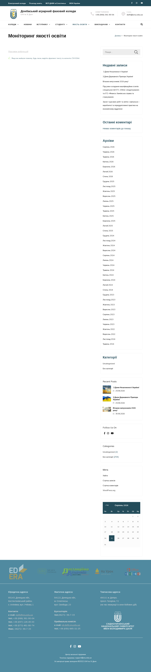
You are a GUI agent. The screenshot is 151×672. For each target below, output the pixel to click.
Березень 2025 (109, 221)
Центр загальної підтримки (75, 654)
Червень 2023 (108, 324)
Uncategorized (109, 363)
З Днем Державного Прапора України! (118, 76)
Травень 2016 (108, 344)
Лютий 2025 (108, 226)
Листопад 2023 (109, 300)
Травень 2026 (108, 157)
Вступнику (42, 24)
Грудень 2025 (108, 181)
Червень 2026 (108, 152)
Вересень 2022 (109, 334)
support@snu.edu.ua (83, 658)
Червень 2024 (108, 265)
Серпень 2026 (108, 147)
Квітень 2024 (108, 275)
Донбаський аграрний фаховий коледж (48, 11)
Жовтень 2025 (109, 191)
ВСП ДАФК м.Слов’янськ (56, 3)
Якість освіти (80, 24)
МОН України (74, 3)
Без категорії (108, 368)
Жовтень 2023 (109, 305)
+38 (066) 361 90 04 (104, 14)
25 (112, 538)
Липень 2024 (108, 260)
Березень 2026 (109, 167)
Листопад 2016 (109, 339)
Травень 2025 (108, 211)
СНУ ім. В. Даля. (90, 661)
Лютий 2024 (108, 285)
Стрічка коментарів (110, 485)
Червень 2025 (108, 206)
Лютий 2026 (108, 171)
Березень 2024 (109, 280)
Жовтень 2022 (109, 329)
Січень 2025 (108, 231)
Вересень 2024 (109, 250)
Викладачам (101, 24)
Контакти (120, 24)
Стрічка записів (109, 480)
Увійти (105, 475)
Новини (28, 24)
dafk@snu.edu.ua (135, 14)
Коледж (12, 24)
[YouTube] (142, 3)
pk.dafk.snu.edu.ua (71, 625)
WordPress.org (109, 490)
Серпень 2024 (108, 255)
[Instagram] (136, 3)
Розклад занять (35, 3)
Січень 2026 (108, 176)
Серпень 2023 (108, 314)
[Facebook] (131, 3)
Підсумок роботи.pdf (18, 51)
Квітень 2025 (108, 216)
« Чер (107, 505)
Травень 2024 (108, 270)
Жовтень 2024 (109, 245)
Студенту (60, 24)
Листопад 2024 (109, 240)
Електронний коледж (17, 3)
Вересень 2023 (109, 309)
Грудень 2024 (108, 236)
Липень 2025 (108, 201)
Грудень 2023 (108, 295)
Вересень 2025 (109, 196)
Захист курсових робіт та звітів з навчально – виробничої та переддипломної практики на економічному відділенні (121, 105)
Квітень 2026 (108, 162)
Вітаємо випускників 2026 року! (115, 81)
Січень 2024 (108, 290)
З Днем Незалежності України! (115, 72)
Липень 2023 (108, 319)
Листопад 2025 (109, 186)
